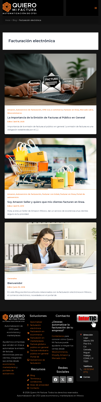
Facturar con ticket (50, 194)
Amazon (11, 110)
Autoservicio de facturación (28, 110)
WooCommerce (59, 352)
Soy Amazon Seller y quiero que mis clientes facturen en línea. (46, 201)
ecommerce (9, 364)
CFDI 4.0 (46, 110)
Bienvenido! (14, 283)
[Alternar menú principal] (95, 8)
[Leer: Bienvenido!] (51, 248)
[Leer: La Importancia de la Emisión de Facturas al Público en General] (51, 79)
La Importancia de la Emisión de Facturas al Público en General (46, 117)
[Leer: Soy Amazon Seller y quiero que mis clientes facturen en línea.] (51, 164)
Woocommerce (14, 113)
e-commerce (57, 110)
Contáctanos (58, 336)
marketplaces (9, 367)
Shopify (55, 355)
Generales (12, 279)
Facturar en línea (71, 110)
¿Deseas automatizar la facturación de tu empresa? (62, 326)
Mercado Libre (86, 110)
